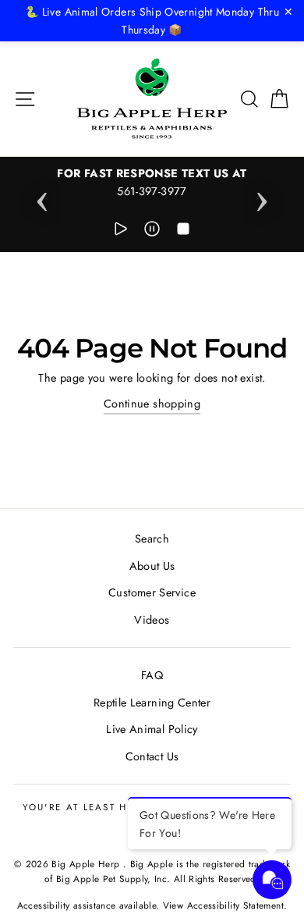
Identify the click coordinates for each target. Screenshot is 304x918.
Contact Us (152, 756)
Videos (151, 620)
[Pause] (152, 231)
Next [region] (261, 196)
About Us (152, 566)
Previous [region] (42, 196)
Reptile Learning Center (152, 702)
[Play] (121, 231)
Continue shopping (152, 403)
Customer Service (152, 592)
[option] (152, 183)
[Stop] (183, 231)
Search (152, 538)
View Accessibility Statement (223, 905)
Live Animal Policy (152, 729)
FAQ (152, 675)
